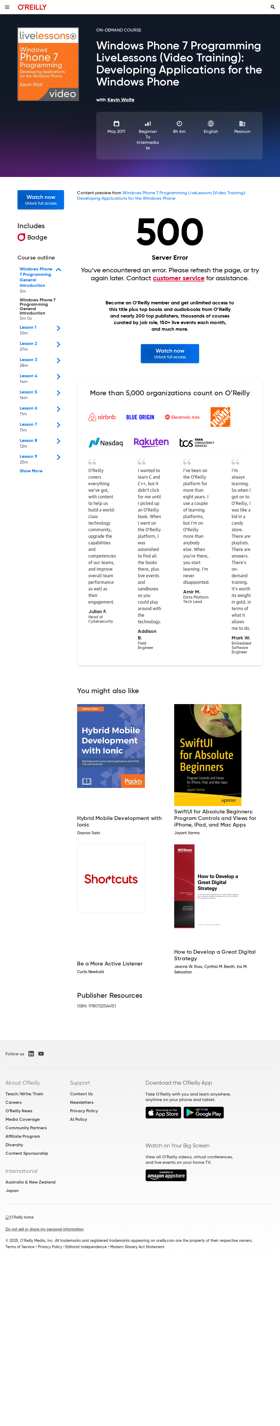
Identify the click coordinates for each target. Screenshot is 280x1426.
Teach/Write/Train (24, 1094)
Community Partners (26, 1128)
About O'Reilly (22, 1082)
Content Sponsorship (26, 1153)
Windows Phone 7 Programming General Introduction (38, 309)
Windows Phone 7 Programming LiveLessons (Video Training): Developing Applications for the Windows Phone (161, 195)
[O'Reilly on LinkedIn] (31, 1053)
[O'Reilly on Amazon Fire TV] (166, 1180)
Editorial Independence (86, 1246)
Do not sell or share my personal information (44, 1229)
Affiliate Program (22, 1136)
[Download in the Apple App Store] (163, 1117)
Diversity (14, 1145)
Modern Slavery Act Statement (137, 1246)
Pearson (242, 131)
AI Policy (78, 1119)
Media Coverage (22, 1119)
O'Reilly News (18, 1111)
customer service (179, 278)
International (21, 1171)
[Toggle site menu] (7, 7)
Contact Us (81, 1094)
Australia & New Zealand (30, 1182)
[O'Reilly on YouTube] (41, 1053)
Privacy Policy (84, 1111)
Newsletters (82, 1102)
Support (80, 1082)
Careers (13, 1102)
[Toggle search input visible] (272, 7)
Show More (31, 471)
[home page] (32, 7)
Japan (12, 1190)
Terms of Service (19, 1246)
